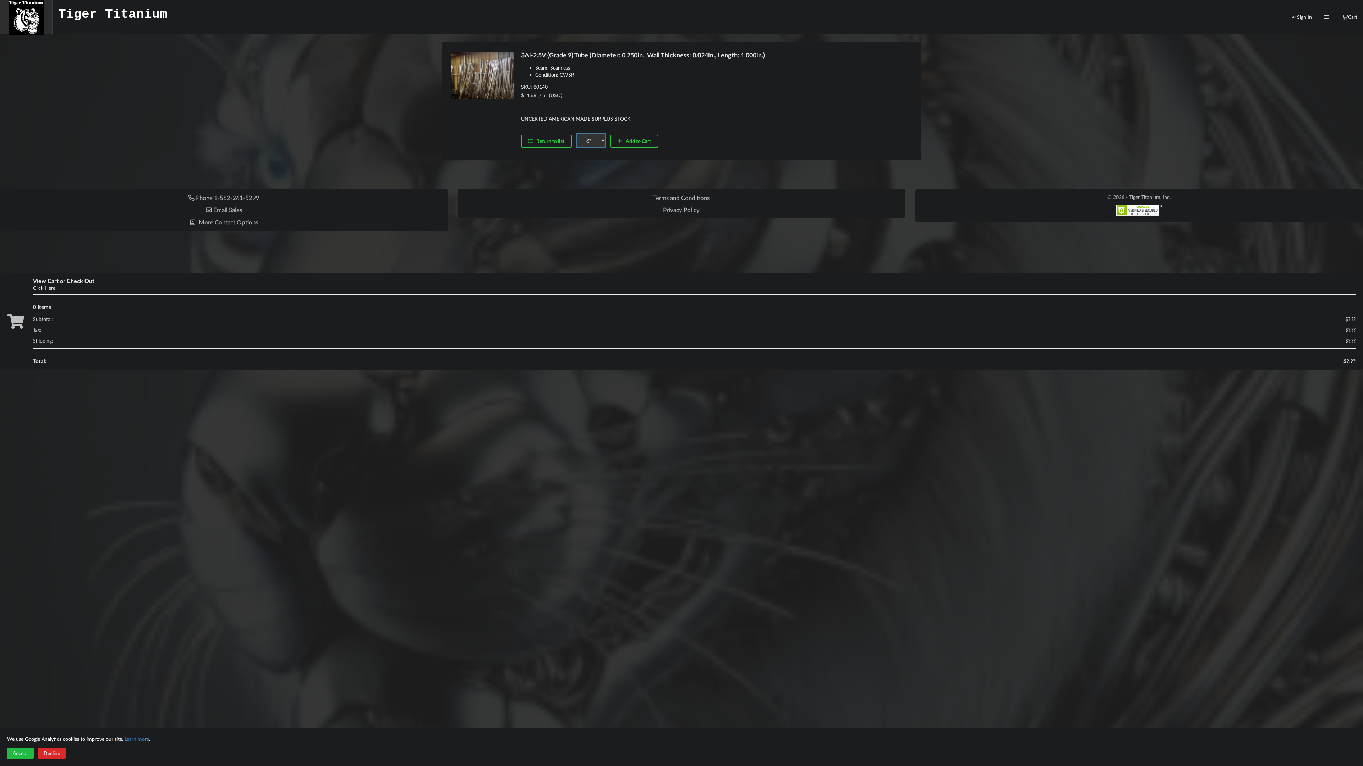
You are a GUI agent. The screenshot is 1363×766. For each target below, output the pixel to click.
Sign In (1304, 17)
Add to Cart (638, 141)
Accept (20, 753)
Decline (52, 753)
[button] (224, 210)
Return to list (549, 141)
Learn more (137, 739)
